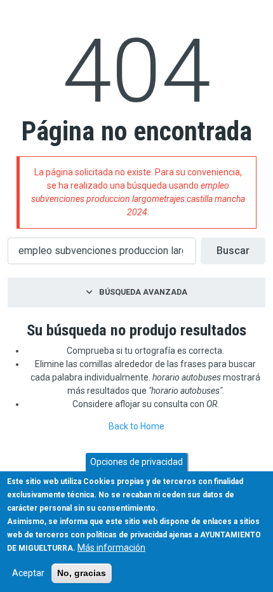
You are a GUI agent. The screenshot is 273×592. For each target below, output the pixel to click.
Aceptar (28, 573)
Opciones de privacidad (136, 462)
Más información (111, 547)
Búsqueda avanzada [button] (143, 292)
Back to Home (136, 426)
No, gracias (81, 573)
